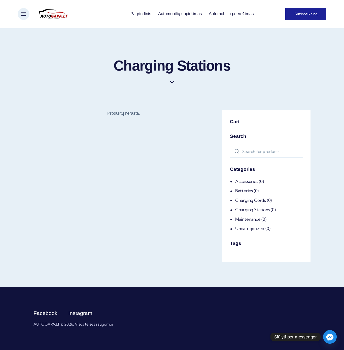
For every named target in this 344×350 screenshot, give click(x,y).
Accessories (246, 181)
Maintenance (248, 218)
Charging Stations (252, 209)
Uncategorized (249, 228)
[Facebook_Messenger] (330, 337)
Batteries (244, 190)
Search (236, 151)
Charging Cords (250, 200)
